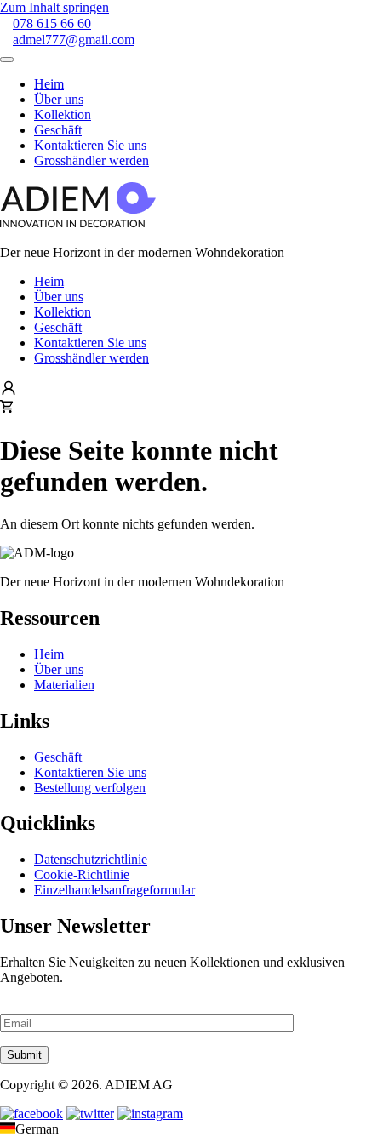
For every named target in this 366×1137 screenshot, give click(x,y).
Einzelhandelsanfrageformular (114, 890)
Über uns (58, 296)
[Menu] (7, 59)
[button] (183, 1129)
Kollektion (62, 312)
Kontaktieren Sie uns (90, 342)
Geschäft (58, 327)
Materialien (64, 684)
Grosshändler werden (91, 358)
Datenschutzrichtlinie (90, 859)
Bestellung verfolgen (90, 787)
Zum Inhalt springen (54, 7)
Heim (49, 281)
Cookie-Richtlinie (81, 874)
